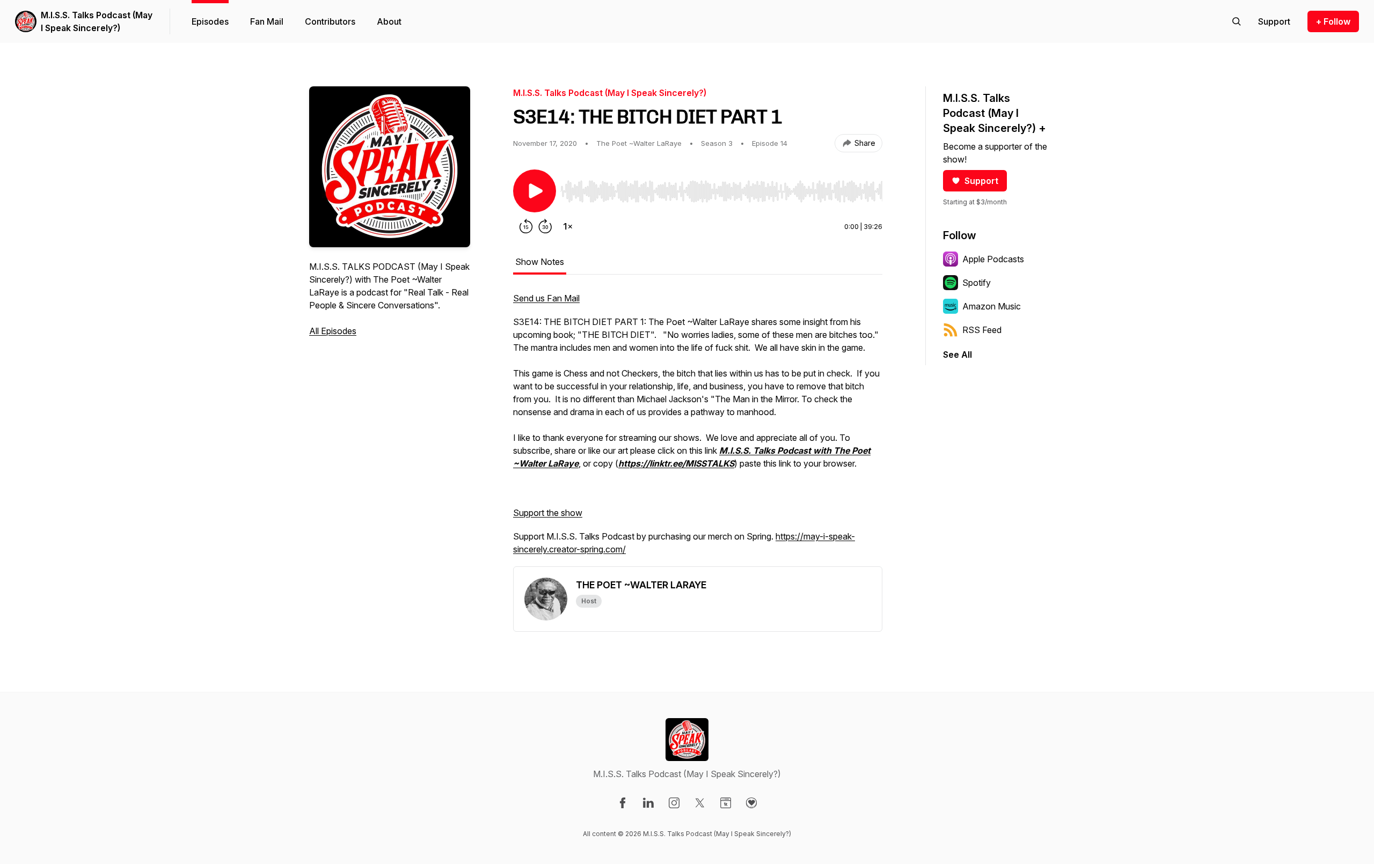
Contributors (330, 21)
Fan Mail (266, 21)
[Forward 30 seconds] (545, 226)
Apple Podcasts (993, 259)
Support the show (547, 512)
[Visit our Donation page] (751, 802)
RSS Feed (982, 329)
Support (981, 180)
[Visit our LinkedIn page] (648, 802)
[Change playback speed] (568, 226)
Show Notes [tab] (539, 261)
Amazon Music (991, 306)
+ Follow (1333, 21)
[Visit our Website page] (725, 802)
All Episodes (332, 331)
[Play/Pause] (534, 190)
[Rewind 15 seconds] (525, 226)
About (389, 21)
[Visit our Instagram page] (674, 802)
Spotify (976, 282)
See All (957, 354)
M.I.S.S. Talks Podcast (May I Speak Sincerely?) (96, 21)
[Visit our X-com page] (700, 802)
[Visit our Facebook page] (622, 802)
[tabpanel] (697, 429)
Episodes (210, 21)
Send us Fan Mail (546, 298)
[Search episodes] (1236, 21)
